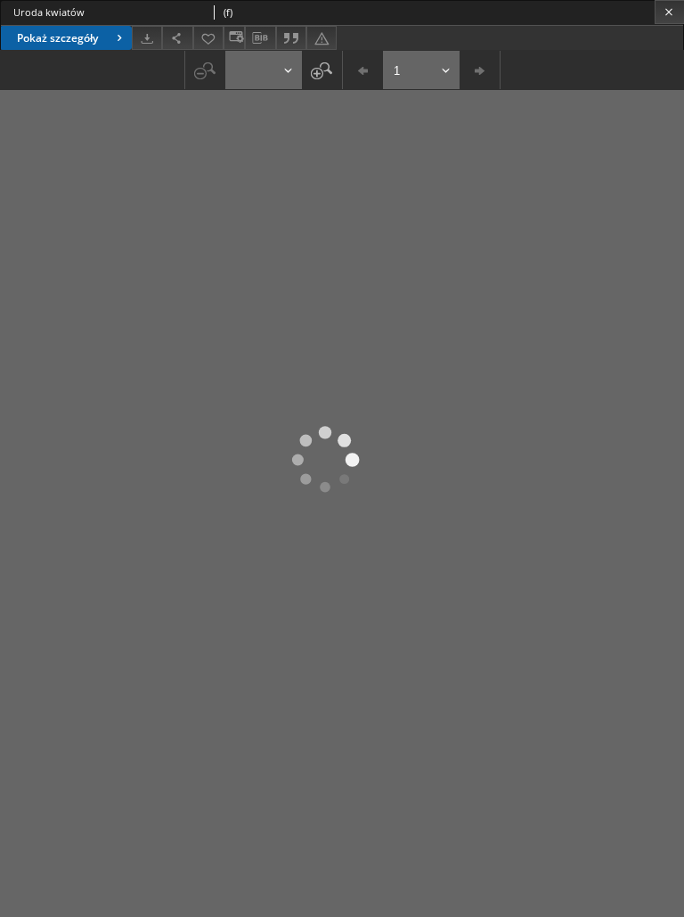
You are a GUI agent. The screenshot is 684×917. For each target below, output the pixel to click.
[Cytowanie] (291, 38)
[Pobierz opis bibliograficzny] (260, 38)
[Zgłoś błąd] (321, 38)
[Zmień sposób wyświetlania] (234, 38)
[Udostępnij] (177, 38)
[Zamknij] (669, 12)
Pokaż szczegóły (57, 37)
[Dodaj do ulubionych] (208, 38)
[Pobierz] (147, 38)
